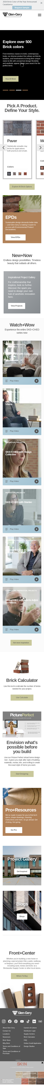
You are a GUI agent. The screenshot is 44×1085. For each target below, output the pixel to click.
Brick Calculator (29, 1037)
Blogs (22, 916)
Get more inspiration (21, 643)
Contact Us (7, 1031)
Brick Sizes (6, 1040)
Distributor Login (30, 1031)
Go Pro (14, 830)
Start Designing (22, 774)
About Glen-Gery (9, 1028)
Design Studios (29, 1046)
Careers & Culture (30, 1028)
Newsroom (6, 1037)
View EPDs (15, 237)
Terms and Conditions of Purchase (11, 1052)
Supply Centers (29, 1034)
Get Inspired (22, 871)
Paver (12, 141)
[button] (22, 5)
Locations (6, 1034)
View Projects (16, 306)
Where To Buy (22, 976)
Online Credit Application (32, 1043)
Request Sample (22, 7)
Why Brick (6, 1043)
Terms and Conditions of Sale (11, 1047)
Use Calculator (22, 697)
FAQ (25, 1040)
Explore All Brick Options (22, 187)
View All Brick (10, 79)
